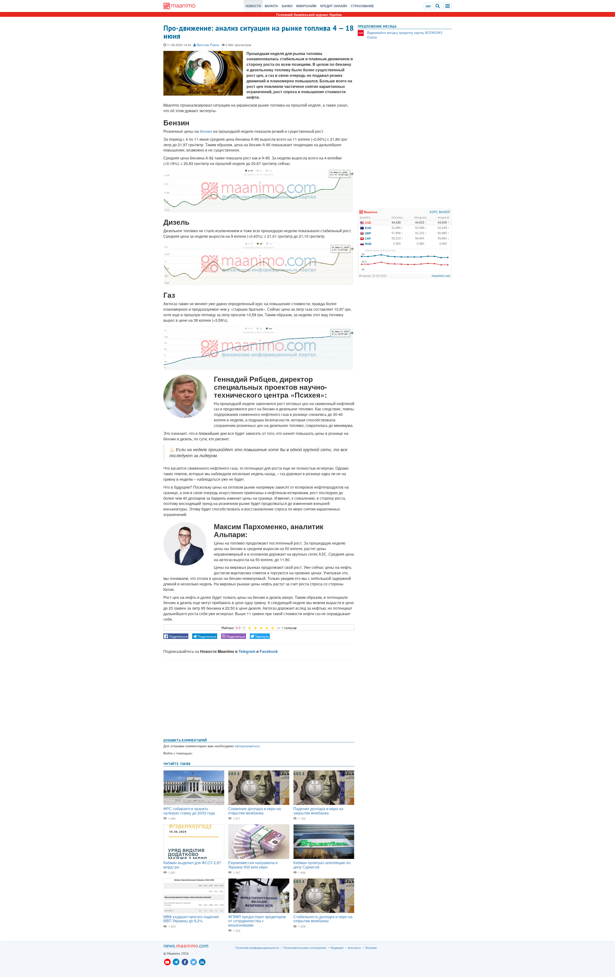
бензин (206, 131)
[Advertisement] (258, 697)
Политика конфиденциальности (257, 948)
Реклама (371, 948)
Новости (253, 6)
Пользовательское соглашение (304, 948)
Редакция (337, 948)
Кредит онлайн (333, 6)
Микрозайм (306, 6)
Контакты (354, 948)
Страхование (362, 6)
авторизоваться (247, 745)
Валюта (271, 6)
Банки (287, 6)
